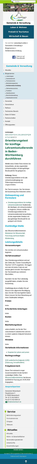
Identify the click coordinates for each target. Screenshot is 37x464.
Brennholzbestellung (12, 95)
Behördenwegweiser (12, 83)
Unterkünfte (10, 443)
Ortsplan (10, 421)
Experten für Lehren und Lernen (18, 352)
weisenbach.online (20, 43)
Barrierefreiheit (27, 453)
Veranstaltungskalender (14, 440)
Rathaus (8, 108)
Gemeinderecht (10, 78)
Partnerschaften (10, 118)
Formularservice (10, 81)
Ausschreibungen (12, 446)
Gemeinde (8, 101)
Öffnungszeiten (10, 124)
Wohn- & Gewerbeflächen (15, 436)
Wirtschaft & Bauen (18, 36)
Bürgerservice (10, 48)
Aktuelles (8, 70)
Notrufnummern (10, 93)
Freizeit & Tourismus (18, 31)
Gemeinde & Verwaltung (18, 23)
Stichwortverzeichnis (12, 88)
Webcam (10, 424)
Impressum (23, 456)
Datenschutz (14, 456)
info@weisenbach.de (14, 402)
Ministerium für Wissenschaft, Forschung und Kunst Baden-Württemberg (15, 235)
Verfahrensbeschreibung (13, 51)
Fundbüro (9, 90)
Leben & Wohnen (18, 27)
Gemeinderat (9, 104)
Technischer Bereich (11, 111)
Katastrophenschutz (11, 98)
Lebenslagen (10, 76)
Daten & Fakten (10, 114)
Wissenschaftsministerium (14, 377)
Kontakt (7, 121)
